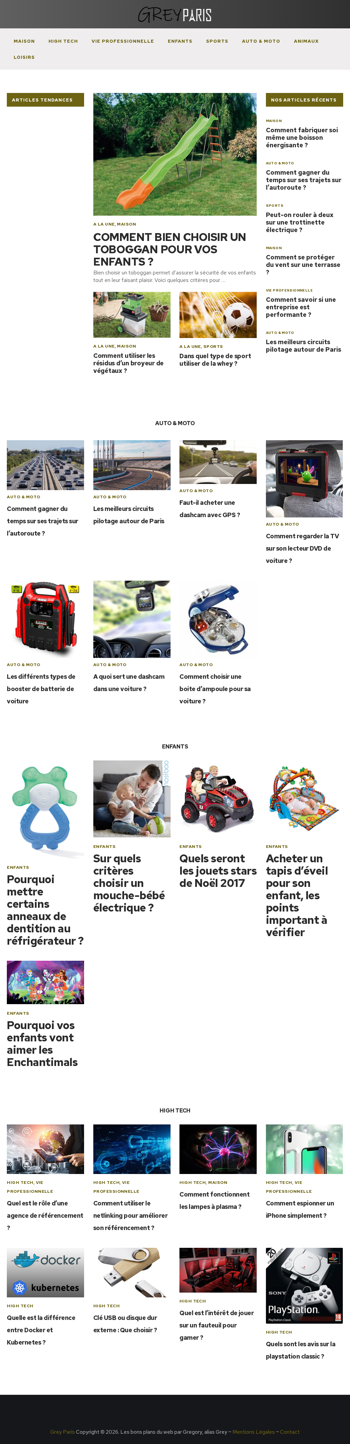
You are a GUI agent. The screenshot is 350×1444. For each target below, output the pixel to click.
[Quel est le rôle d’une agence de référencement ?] (45, 1149)
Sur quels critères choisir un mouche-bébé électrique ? (129, 883)
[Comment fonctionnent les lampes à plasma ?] (218, 1149)
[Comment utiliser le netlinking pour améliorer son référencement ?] (132, 1149)
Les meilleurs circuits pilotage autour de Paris (303, 345)
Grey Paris (62, 1432)
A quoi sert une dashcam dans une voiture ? (128, 683)
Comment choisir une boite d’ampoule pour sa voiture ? (215, 689)
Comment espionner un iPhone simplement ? (300, 1209)
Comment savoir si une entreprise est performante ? (301, 307)
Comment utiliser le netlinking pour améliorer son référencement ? (130, 1215)
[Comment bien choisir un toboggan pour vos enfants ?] (175, 154)
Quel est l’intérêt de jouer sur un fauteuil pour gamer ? (216, 1325)
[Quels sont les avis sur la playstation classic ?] (304, 1286)
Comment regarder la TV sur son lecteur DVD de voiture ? (302, 548)
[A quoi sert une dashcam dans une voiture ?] (132, 619)
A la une (104, 224)
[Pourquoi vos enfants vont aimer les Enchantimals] (45, 982)
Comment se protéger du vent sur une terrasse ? (303, 264)
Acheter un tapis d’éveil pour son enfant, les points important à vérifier (297, 895)
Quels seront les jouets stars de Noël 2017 (218, 870)
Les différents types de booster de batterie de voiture (41, 689)
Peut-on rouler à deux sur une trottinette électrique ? (300, 222)
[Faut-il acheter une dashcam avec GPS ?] (218, 462)
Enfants (180, 41)
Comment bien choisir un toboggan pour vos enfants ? (169, 249)
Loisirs (24, 57)
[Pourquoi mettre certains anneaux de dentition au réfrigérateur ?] (45, 809)
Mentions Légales (253, 1432)
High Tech (63, 41)
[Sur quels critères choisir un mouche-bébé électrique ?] (132, 799)
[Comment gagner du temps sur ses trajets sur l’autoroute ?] (45, 465)
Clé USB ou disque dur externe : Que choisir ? (125, 1324)
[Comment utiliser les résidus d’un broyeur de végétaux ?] (132, 315)
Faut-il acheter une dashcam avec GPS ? (209, 509)
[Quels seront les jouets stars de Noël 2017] (218, 799)
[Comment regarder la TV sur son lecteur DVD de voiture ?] (304, 478)
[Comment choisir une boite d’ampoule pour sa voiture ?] (218, 619)
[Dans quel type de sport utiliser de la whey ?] (218, 315)
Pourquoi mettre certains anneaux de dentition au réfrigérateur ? (45, 910)
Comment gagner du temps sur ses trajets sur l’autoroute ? (303, 179)
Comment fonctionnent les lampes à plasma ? (214, 1200)
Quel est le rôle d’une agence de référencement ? (45, 1215)
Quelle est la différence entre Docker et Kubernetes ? (41, 1330)
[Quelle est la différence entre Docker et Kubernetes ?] (45, 1272)
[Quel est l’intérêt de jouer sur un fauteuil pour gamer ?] (218, 1270)
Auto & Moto (261, 41)
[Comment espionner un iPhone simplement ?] (304, 1149)
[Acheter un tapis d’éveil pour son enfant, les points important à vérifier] (304, 799)
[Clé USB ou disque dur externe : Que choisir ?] (132, 1272)
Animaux (306, 41)
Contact (290, 1432)
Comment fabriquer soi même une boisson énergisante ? (302, 137)
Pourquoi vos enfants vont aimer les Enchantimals (42, 1043)
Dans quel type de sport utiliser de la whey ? (215, 359)
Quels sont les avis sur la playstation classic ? (301, 1350)
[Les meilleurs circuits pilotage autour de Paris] (132, 465)
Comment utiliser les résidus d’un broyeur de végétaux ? (128, 363)
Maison (24, 41)
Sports (217, 41)
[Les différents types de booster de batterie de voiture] (45, 619)
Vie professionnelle (123, 41)
